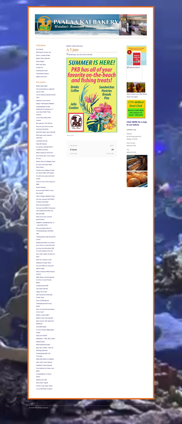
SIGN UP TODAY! (41, 335)
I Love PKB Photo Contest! (44, 389)
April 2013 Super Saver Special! (45, 132)
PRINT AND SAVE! (41, 86)
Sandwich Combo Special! (44, 365)
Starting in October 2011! (43, 263)
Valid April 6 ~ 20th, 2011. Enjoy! (45, 338)
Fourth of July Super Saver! (44, 386)
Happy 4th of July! (41, 291)
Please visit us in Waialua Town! (45, 161)
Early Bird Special (41, 144)
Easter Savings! (41, 187)
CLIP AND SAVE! (41, 327)
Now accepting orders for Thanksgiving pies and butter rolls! (44, 230)
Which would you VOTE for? (44, 152)
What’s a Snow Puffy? (42, 315)
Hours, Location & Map (43, 55)
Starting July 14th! (41, 380)
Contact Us (39, 67)
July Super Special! (42, 288)
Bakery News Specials (43, 58)
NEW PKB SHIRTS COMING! (45, 359)
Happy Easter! (40, 341)
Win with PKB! (40, 213)
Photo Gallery (40, 61)
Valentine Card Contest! (43, 100)
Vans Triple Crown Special (44, 362)
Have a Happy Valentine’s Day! (45, 196)
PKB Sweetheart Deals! (43, 344)
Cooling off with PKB (42, 285)
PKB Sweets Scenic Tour (43, 52)
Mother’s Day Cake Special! (44, 318)
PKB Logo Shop (41, 64)
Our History (39, 49)
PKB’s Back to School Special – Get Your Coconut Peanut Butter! (45, 280)
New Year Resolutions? (43, 205)
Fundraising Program (42, 73)
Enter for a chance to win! (44, 259)
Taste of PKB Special (42, 300)
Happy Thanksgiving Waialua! (45, 103)
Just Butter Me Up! (41, 141)
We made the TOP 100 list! (44, 123)
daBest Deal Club (41, 76)
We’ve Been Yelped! (42, 383)
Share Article (70, 135)
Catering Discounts (42, 70)
